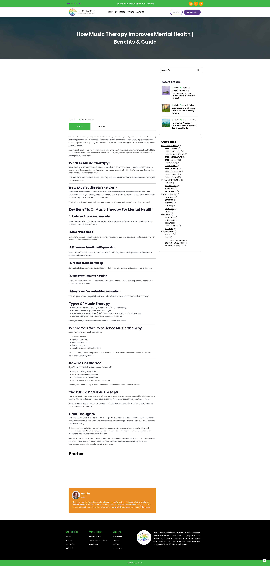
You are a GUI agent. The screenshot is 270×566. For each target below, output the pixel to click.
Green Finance (171, 174)
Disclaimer (93, 544)
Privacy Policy (95, 536)
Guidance (169, 203)
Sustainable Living (169, 145)
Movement (169, 208)
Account (69, 548)
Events (131, 12)
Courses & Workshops (175, 240)
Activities (169, 188)
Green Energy (171, 148)
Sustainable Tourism (170, 180)
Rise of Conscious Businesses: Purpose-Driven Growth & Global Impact (183, 94)
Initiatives (169, 217)
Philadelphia (76, 3)
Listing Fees (117, 548)
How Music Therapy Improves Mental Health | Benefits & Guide (184, 125)
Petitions (169, 228)
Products (169, 197)
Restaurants (170, 191)
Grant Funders (171, 226)
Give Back (165, 214)
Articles (140, 12)
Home (110, 12)
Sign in (176, 12)
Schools (169, 234)
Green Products (172, 171)
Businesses (120, 12)
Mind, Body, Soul (168, 194)
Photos (76, 454)
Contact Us (70, 544)
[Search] (198, 70)
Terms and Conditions (98, 540)
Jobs (167, 237)
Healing (168, 206)
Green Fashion (171, 160)
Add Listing (192, 12)
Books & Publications (174, 243)
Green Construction (174, 154)
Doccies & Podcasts (174, 246)
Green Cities (170, 163)
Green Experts (171, 177)
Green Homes (171, 165)
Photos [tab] (101, 126)
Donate (168, 223)
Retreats (169, 200)
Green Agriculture (173, 157)
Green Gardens (172, 168)
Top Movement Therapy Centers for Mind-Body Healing (183, 110)
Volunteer (169, 220)
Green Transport (173, 151)
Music (167, 211)
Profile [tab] (80, 126)
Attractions (170, 185)
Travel (168, 183)
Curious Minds (167, 231)
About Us (69, 540)
